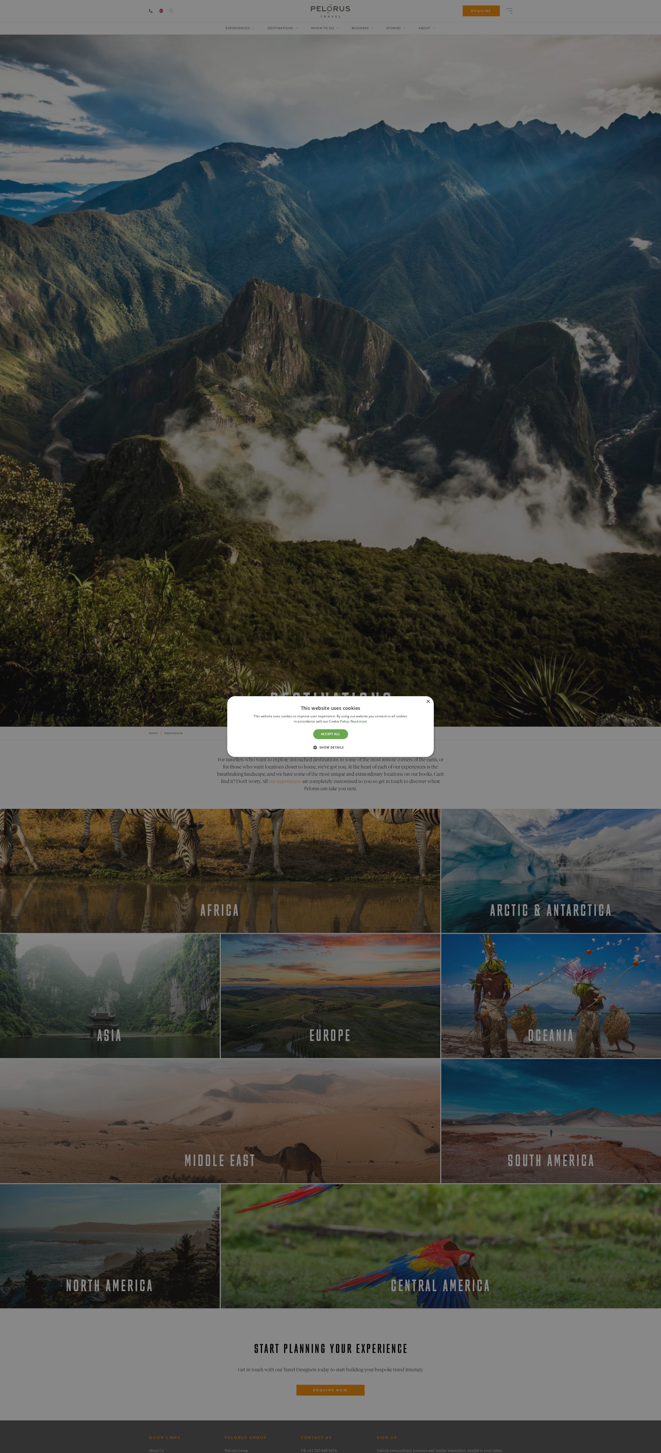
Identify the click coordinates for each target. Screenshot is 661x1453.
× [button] (428, 702)
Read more (359, 721)
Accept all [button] (330, 734)
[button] (330, 747)
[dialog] (330, 726)
